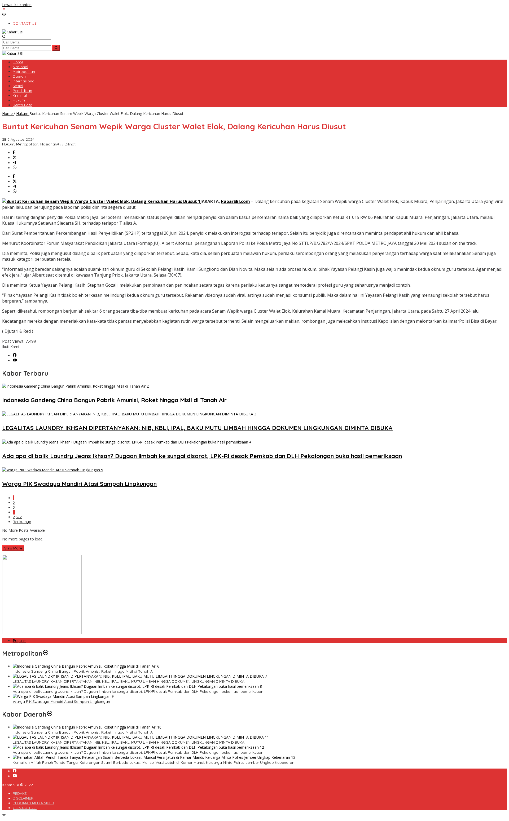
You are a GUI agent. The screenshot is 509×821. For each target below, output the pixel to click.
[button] (56, 48)
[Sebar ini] (14, 152)
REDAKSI (20, 793)
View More (13, 548)
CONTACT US (25, 807)
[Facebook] (14, 355)
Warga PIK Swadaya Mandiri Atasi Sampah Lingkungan (79, 483)
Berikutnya (22, 521)
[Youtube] (15, 360)
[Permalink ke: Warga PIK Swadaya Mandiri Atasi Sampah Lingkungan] (52, 469)
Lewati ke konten (17, 4)
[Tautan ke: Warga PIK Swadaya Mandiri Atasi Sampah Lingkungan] (63, 696)
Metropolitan (27, 144)
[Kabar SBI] (12, 31)
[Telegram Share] (14, 162)
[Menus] (4, 9)
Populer (19, 640)
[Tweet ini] (14, 157)
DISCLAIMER (23, 798)
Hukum (8, 144)
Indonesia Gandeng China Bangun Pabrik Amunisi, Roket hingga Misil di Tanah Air (114, 400)
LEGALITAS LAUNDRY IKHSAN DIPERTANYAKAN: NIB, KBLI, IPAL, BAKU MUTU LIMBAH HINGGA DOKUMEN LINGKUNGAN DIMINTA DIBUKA (197, 428)
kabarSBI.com (235, 201)
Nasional (48, 144)
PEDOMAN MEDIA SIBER (33, 803)
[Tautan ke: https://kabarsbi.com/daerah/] (49, 714)
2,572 (17, 516)
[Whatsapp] (14, 167)
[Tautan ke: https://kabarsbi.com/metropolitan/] (45, 653)
